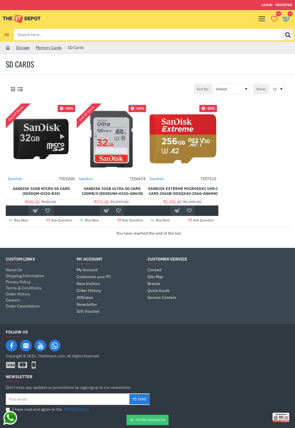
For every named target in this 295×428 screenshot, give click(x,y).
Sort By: (203, 89)
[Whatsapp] (54, 345)
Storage (23, 47)
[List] (20, 89)
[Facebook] (11, 345)
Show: (261, 89)
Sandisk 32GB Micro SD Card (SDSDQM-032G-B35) (41, 191)
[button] (35, 210)
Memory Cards (49, 47)
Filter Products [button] (150, 420)
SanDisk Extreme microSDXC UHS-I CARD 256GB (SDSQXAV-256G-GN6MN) (183, 191)
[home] (8, 47)
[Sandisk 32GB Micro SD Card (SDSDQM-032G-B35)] (41, 138)
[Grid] (12, 89)
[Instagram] (26, 345)
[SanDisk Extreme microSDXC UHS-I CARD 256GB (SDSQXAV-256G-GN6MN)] (183, 138)
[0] (274, 18)
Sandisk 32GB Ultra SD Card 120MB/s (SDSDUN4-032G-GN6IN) (112, 191)
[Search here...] (288, 34)
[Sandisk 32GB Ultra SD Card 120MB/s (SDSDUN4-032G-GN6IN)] (112, 138)
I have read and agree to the (50, 409)
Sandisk (15, 178)
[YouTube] (40, 345)
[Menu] (262, 18)
